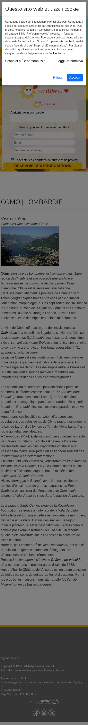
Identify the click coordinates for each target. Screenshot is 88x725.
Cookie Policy (57, 53)
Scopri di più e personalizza (25, 61)
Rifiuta (57, 77)
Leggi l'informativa (69, 61)
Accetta (74, 77)
